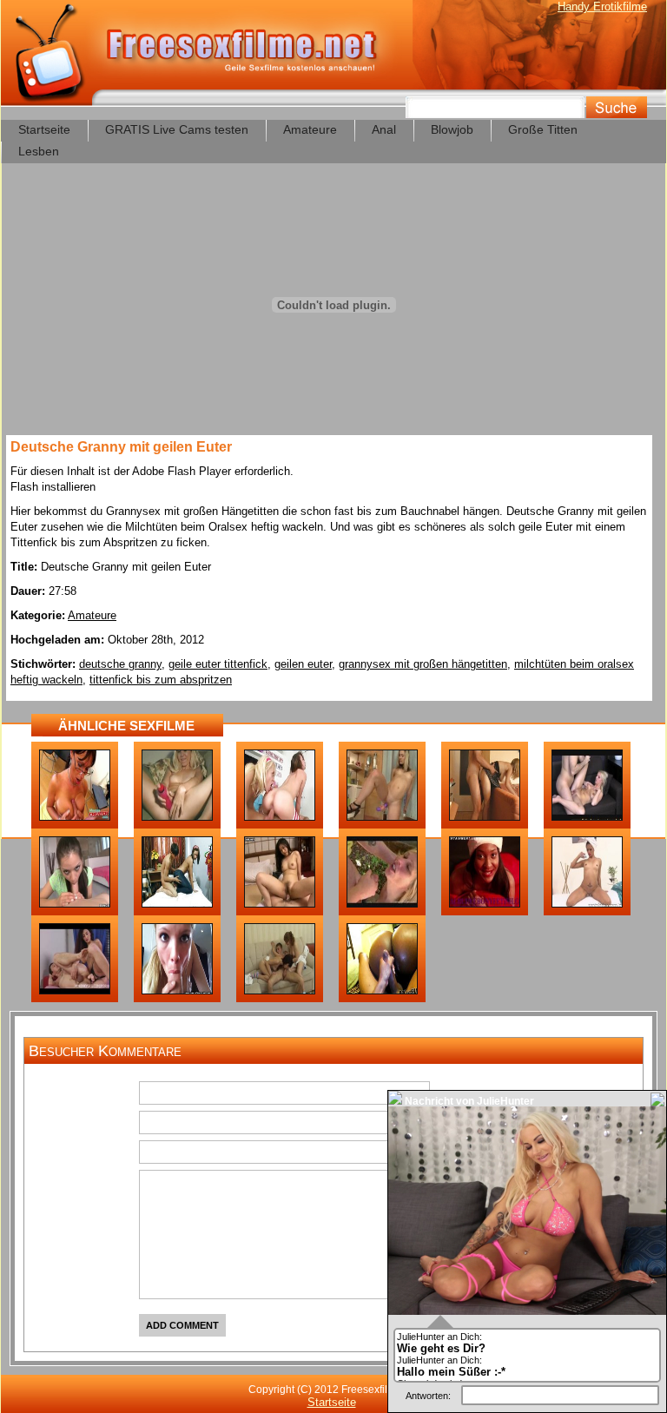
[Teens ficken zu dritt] (279, 991)
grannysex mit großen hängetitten (423, 663)
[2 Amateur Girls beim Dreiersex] (279, 817)
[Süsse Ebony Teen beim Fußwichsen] (484, 904)
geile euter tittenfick (217, 663)
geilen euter (303, 663)
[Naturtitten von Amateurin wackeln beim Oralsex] (177, 991)
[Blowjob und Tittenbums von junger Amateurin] (74, 904)
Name (106, 1095)
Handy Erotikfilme (602, 6)
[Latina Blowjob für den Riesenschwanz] (587, 904)
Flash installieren (53, 486)
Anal (384, 129)
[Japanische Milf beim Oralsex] (279, 904)
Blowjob (452, 129)
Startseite (44, 129)
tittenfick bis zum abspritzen (160, 679)
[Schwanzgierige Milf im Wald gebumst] (382, 904)
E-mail (106, 1125)
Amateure (310, 129)
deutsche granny (120, 663)
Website (101, 1154)
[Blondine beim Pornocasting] (587, 817)
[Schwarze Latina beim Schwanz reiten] (382, 991)
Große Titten (543, 129)
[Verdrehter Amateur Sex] (74, 991)
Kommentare (87, 1184)
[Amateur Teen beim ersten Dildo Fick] (382, 817)
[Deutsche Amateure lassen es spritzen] (484, 817)
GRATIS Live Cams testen (176, 129)
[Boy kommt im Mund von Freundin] (177, 904)
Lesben (38, 151)
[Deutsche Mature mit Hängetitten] (74, 817)
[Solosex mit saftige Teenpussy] (177, 817)
